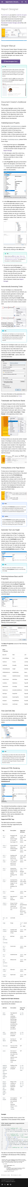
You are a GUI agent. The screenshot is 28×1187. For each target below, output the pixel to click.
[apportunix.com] (10, 1184)
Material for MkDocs (10, 1181)
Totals (20, 396)
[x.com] (5, 1184)
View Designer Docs (11, 61)
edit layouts (6, 15)
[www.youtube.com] (8, 1184)
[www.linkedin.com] (2, 1184)
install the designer (21, 15)
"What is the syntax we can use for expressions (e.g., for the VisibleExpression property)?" (15, 258)
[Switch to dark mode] (22, 1)
